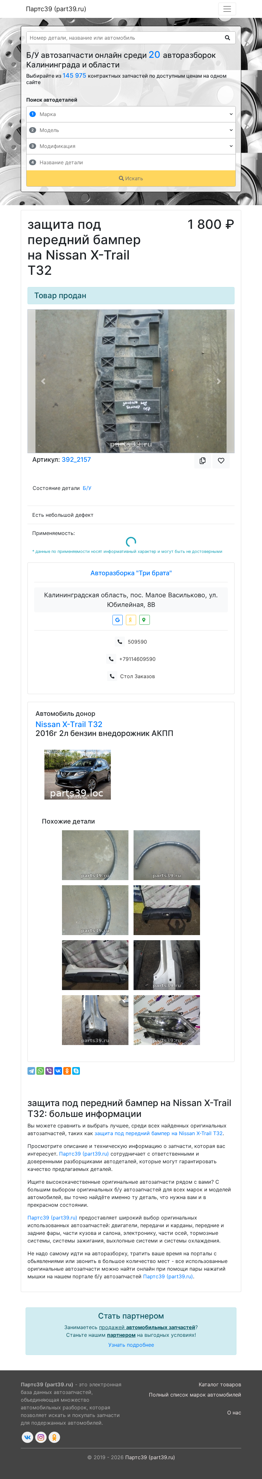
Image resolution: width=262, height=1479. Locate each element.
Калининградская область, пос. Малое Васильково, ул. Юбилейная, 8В (131, 599)
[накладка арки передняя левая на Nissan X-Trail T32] (95, 855)
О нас (234, 1412)
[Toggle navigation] (227, 9)
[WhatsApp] (40, 1071)
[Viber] (49, 1071)
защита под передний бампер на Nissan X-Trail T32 (159, 1133)
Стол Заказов (137, 676)
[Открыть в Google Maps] (117, 620)
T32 (95, 724)
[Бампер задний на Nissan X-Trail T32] (167, 910)
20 (156, 54)
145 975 (75, 75)
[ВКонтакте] (58, 1071)
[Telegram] (31, 1071)
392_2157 (76, 459)
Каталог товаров (220, 1384)
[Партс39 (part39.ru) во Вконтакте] (27, 1437)
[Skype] (76, 1071)
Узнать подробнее (131, 1345)
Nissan (48, 724)
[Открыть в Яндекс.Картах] (131, 620)
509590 (137, 642)
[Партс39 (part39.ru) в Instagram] (41, 1437)
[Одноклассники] (67, 1071)
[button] (43, 381)
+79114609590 (137, 659)
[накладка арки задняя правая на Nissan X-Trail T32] (167, 855)
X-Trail (75, 724)
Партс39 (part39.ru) (56, 9)
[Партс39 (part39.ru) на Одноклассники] (54, 1437)
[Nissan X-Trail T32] (77, 775)
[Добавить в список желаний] (221, 460)
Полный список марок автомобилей (195, 1394)
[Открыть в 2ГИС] (144, 620)
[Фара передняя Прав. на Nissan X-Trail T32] (167, 1020)
